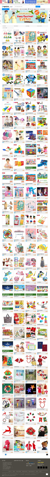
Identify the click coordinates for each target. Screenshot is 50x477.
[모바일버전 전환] (47, 474)
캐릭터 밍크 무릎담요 (16, 451)
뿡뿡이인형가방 (16, 56)
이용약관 (14, 471)
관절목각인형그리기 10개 (5, 211)
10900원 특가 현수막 (15, 9)
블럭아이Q (38, 127)
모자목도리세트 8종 (16, 324)
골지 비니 (27, 225)
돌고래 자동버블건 (28, 197)
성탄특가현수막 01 (16, 296)
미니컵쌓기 (27, 155)
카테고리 (5, 9)
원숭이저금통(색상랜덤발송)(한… (6, 169)
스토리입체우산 (4, 282)
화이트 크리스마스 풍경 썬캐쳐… (18, 338)
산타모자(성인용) (39, 437)
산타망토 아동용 (39, 366)
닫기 (48, 1)
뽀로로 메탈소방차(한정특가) (29, 183)
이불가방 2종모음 (4, 324)
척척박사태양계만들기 (40, 310)
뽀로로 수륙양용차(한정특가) (17, 183)
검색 (38, 6)
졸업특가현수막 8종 (28, 169)
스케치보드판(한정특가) (28, 352)
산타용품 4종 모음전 (16, 366)
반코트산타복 (27, 451)
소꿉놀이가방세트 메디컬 (17, 211)
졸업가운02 (38, 197)
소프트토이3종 (4, 56)
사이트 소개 (9, 471)
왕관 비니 (38, 451)
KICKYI (7, 7)
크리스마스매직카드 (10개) (29, 324)
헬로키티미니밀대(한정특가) (5, 127)
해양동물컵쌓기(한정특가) (40, 324)
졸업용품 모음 (39, 352)
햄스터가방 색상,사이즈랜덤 (29, 56)
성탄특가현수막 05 (39, 296)
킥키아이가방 (37, 9)
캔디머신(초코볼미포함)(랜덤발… (41, 155)
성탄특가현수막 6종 (4, 296)
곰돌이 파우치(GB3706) (40, 225)
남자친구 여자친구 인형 (5, 70)
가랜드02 (3, 437)
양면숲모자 (15, 352)
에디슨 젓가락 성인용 (5, 225)
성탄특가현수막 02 (4, 352)
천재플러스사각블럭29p (40, 42)
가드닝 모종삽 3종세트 (5, 155)
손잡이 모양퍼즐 (16, 310)
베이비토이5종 (27, 310)
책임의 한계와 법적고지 (32, 471)
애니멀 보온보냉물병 (28, 127)
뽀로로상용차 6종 (28, 70)
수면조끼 (15, 70)
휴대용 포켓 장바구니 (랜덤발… (17, 42)
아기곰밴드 (27, 366)
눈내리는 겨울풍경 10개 (28, 211)
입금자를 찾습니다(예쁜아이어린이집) (7, 463)
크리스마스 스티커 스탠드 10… (6, 366)
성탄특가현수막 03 (28, 296)
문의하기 (40, 471)
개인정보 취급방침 (18, 471)
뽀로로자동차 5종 (39, 70)
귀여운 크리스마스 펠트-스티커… (30, 338)
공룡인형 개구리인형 (39, 56)
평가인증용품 (43, 9)
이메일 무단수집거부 (24, 471)
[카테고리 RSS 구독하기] (47, 454)
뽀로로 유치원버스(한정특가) (5, 338)
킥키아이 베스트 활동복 (24, 9)
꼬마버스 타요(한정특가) (40, 169)
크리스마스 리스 (28, 437)
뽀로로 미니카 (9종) (39, 211)
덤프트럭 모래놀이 (16, 141)
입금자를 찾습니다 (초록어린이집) (7, 464)
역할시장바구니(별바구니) (5, 141)
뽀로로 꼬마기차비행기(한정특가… (6, 183)
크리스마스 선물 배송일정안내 (7, 467)
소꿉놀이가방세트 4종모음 (29, 42)
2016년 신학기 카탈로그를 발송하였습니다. (7, 466)
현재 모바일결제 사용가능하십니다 (7, 462)
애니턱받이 (3, 197)
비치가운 (38, 183)
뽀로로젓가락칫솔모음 (16, 197)
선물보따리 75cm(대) (4, 451)
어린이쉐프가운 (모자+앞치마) (17, 225)
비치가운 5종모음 (4, 42)
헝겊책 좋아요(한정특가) (40, 141)
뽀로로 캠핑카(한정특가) (40, 338)
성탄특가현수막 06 (4, 310)
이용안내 (37, 471)
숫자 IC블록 (15, 155)
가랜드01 (15, 437)
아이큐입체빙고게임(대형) (29, 141)
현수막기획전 (31, 9)
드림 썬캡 (15, 127)
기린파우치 (15, 169)
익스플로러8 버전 (5, 465)
